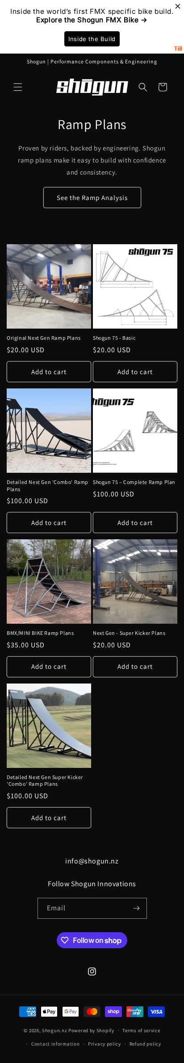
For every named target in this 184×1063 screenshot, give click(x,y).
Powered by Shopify (91, 1030)
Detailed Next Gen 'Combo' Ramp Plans (47, 485)
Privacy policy (104, 1044)
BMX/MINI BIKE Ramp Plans (40, 632)
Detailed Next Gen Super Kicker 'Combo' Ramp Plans (45, 781)
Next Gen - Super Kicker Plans (129, 632)
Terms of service (141, 1030)
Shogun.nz (54, 1030)
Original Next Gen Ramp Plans (44, 337)
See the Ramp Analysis (92, 197)
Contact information (55, 1044)
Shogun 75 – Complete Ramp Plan (134, 482)
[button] (18, 87)
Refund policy (145, 1044)
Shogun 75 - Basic (114, 337)
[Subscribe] (136, 908)
